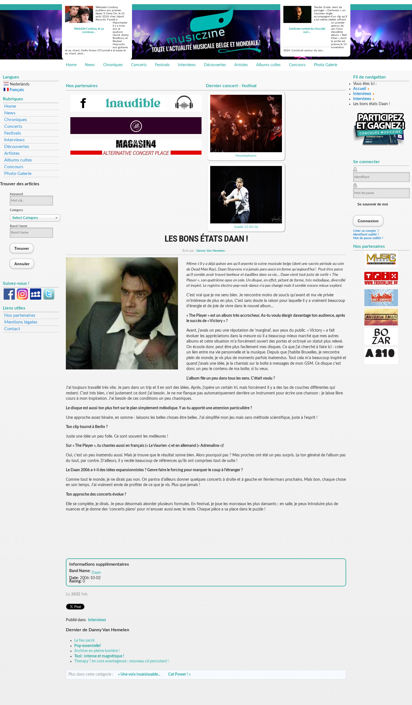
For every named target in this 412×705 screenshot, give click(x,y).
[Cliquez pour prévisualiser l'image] (122, 368)
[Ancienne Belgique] (136, 133)
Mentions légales (20, 322)
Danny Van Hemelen (210, 250)
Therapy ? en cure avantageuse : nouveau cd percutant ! (121, 661)
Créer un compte (365, 230)
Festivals (162, 65)
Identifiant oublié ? (366, 234)
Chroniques (113, 65)
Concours (297, 65)
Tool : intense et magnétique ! (99, 656)
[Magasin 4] (136, 155)
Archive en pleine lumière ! (97, 651)
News (90, 65)
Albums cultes (268, 65)
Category (16, 210)
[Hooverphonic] (246, 151)
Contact (12, 329)
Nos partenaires (19, 315)
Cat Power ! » (179, 674)
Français (16, 90)
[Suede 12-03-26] (246, 222)
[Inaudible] (136, 110)
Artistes (241, 65)
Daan (96, 573)
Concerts (139, 65)
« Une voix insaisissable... (139, 674)
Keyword (16, 194)
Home (71, 65)
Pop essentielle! (87, 646)
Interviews (187, 65)
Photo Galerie (325, 65)
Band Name (18, 226)
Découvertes (215, 65)
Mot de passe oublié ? (368, 238)
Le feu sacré (84, 640)
